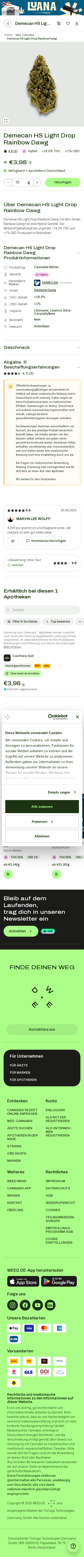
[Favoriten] (67, 23)
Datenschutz (58, 1188)
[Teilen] (76, 23)
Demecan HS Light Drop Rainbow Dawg (32, 38)
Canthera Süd (23, 656)
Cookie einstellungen (59, 1240)
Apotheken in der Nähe (22, 1137)
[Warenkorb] (58, 23)
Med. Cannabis (25, 35)
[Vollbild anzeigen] (6, 121)
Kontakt (14, 1203)
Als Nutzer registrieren (58, 1119)
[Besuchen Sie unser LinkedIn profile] (50, 1305)
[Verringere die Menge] (8, 182)
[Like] (13, 541)
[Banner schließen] (77, 716)
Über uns (15, 1210)
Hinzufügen (62, 182)
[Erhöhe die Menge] (37, 182)
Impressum (55, 1181)
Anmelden (17, 931)
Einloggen (55, 1110)
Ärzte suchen (19, 1128)
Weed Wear (16, 1181)
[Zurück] (8, 23)
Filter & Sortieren (25, 621)
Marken (14, 1160)
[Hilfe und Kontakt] (73, 1546)
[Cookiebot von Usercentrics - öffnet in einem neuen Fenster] (50, 717)
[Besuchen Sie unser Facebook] (25, 1305)
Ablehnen (42, 836)
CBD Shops (16, 1153)
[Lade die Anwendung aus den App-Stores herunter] (23, 1281)
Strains (14, 1146)
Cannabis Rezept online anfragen (22, 1111)
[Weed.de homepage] (42, 997)
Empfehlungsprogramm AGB (59, 1229)
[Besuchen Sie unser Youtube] (37, 1305)
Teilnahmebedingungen (60, 1219)
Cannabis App (19, 1188)
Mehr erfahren (12, 647)
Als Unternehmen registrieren (58, 1132)
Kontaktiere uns (42, 1029)
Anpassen (39, 821)
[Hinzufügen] (8, 874)
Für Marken (20, 1072)
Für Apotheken (23, 1080)
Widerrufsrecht (61, 1203)
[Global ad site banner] (42, 7)
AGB (49, 1195)
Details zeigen (59, 792)
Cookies (53, 1210)
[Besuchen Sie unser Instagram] (12, 1305)
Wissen (13, 1195)
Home (8, 35)
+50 (50, 931)
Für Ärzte (19, 1065)
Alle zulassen (41, 806)
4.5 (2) (12, 151)
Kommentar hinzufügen (48, 541)
